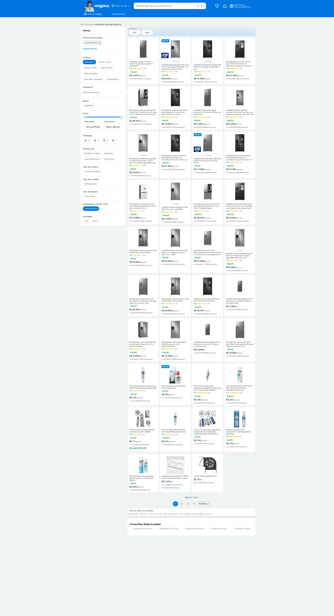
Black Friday (133, 514)
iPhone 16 (153, 514)
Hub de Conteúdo (170, 514)
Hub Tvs (209, 514)
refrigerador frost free (168, 529)
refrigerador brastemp (194, 529)
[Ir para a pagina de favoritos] (217, 5)
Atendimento (118, 14)
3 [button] (188, 503)
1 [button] (175, 503)
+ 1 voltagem (175, 61)
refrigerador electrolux (142, 529)
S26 (160, 514)
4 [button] (194, 503)
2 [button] (181, 503)
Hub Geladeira (198, 514)
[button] (197, 6)
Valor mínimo (89, 122)
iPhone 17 (144, 514)
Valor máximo (109, 122)
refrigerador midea (242, 529)
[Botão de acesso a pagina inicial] (96, 6)
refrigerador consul (219, 529)
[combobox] (170, 6)
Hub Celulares (185, 514)
